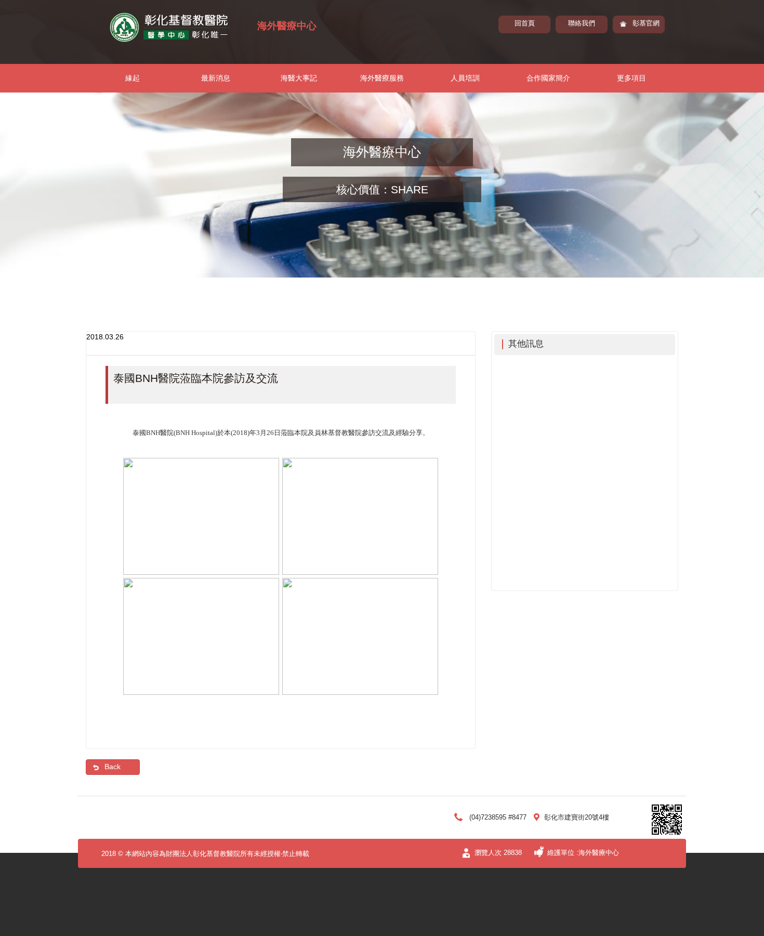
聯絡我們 (581, 23)
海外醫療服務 (382, 78)
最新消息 (215, 78)
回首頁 (525, 23)
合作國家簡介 (548, 78)
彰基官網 (646, 23)
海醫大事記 (299, 78)
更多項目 (631, 78)
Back (112, 766)
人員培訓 (465, 78)
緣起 (132, 78)
